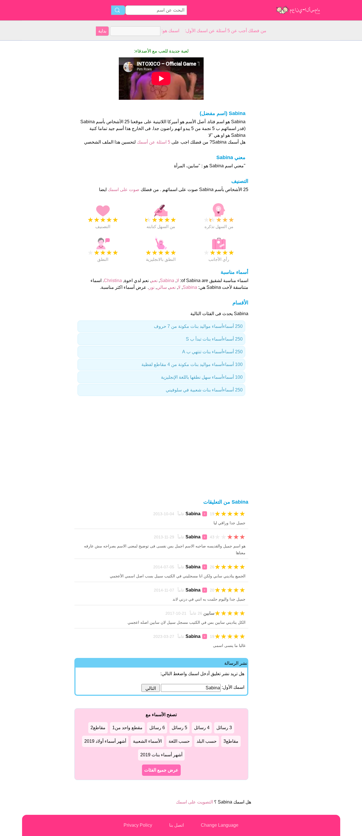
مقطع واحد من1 (127, 727)
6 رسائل (157, 727)
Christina (113, 280)
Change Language (219, 825)
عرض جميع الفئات (161, 770)
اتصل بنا (176, 825)
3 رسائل (224, 727)
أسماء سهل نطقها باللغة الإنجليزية (202, 377)
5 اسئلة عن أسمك (153, 142)
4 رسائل (202, 727)
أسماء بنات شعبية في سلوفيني (204, 389)
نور (151, 287)
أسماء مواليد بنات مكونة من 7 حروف (198, 326)
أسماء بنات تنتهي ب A (212, 351)
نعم (154, 280)
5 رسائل (179, 727)
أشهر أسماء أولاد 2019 (105, 741)
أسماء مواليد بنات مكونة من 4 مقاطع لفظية (192, 364)
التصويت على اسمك (194, 802)
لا (177, 280)
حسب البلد (207, 741)
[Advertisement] (44, 125)
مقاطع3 (230, 741)
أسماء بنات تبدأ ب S (214, 339)
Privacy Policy (138, 825)
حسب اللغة (179, 741)
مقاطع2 (97, 727)
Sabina (167, 280)
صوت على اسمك (123, 189)
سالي (162, 287)
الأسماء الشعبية (147, 741)
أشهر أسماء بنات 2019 (161, 754)
